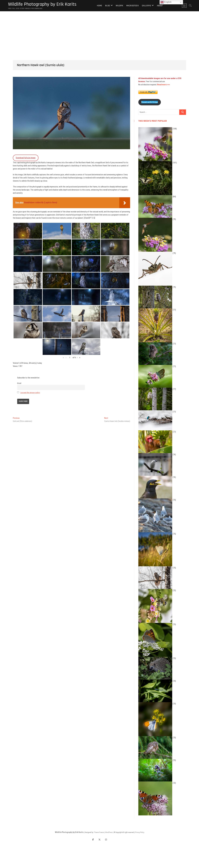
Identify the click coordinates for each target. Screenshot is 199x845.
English (168, 2)
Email (19, 383)
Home (99, 5)
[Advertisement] (99, 32)
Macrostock (132, 5)
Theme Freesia (99, 832)
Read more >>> (163, 84)
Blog (107, 5)
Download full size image (25, 158)
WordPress (109, 832)
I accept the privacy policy (30, 392)
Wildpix (119, 5)
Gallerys (146, 5)
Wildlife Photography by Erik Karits (42, 4)
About (160, 5)
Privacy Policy (139, 832)
